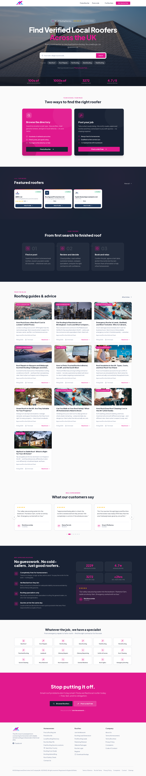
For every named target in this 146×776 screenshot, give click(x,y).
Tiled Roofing (99, 63)
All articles (126, 297)
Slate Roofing (87, 63)
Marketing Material (81, 742)
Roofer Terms (98, 770)
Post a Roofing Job (50, 732)
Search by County (51, 748)
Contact (124, 770)
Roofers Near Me (49, 742)
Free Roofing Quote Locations (53, 745)
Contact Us (47, 760)
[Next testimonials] (132, 517)
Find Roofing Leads (81, 739)
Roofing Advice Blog (50, 754)
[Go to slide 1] (66, 534)
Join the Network (80, 732)
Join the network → (78, 710)
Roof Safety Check (50, 757)
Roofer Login (79, 748)
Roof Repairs (63, 63)
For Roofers (109, 3)
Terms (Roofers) (111, 739)
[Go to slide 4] (73, 534)
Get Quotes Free (123, 3)
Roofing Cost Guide (50, 751)
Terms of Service (87, 770)
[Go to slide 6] (77, 534)
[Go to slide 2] (68, 534)
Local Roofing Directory (51, 739)
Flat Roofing (75, 63)
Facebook (18, 743)
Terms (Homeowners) (113, 735)
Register (77, 751)
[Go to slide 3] (71, 534)
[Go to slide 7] (79, 534)
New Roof (52, 63)
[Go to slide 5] (75, 534)
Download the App (83, 754)
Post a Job (95, 3)
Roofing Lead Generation (83, 735)
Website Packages (81, 745)
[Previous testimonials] (14, 517)
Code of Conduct (111, 748)
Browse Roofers (62, 704)
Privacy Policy (110, 742)
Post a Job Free (97, 149)
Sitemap (130, 770)
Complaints (109, 745)
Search (101, 55)
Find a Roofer (84, 3)
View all (127, 183)
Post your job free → (81, 68)
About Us (109, 732)
